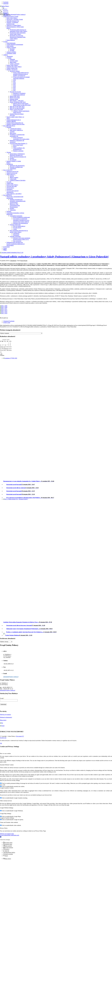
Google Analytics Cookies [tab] (7, 788)
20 (5, 348)
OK (1, 743)
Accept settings (4, 835)
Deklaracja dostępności (6, 717)
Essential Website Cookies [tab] (7, 765)
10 (1, 346)
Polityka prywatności (5, 714)
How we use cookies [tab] (5, 753)
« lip (1, 354)
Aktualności (13, 260)
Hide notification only (13, 835)
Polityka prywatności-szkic (7, 833)
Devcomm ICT (20, 736)
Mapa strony (3, 720)
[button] (0, 837)
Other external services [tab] (6, 800)
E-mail (2, 698)
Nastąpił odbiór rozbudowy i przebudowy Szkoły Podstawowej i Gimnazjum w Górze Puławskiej (54, 256)
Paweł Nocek (23, 260)
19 (4, 348)
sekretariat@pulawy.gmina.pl (17, 14)
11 (2, 346)
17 (1, 348)
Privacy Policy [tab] (4, 828)
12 (4, 346)
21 (7, 348)
